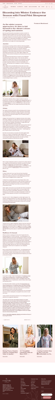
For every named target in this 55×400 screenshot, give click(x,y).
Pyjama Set (19, 101)
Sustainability (23, 384)
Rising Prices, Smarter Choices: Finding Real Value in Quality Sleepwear (10, 352)
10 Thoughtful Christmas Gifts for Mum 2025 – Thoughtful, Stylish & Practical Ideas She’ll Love (27, 352)
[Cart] (51, 7)
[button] (26, 6)
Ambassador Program (25, 393)
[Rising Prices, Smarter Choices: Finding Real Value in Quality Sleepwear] (10, 336)
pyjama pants (16, 167)
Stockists (22, 390)
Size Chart (33, 382)
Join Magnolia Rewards (25, 385)
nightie (25, 164)
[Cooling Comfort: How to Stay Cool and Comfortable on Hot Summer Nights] (44, 336)
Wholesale (23, 391)
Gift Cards (20, 3)
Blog (21, 387)
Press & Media (23, 388)
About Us (22, 381)
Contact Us (33, 381)
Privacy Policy (33, 388)
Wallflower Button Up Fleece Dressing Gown (16, 286)
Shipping (32, 384)
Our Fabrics (23, 382)
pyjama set (11, 164)
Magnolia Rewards (9, 3)
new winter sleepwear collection (14, 314)
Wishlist (4, 3)
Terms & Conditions (34, 387)
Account (15, 3)
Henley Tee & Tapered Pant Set (22, 100)
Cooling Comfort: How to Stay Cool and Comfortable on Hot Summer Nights (44, 352)
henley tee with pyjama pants (15, 165)
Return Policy (33, 385)
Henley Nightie (7, 103)
